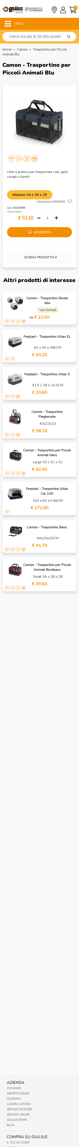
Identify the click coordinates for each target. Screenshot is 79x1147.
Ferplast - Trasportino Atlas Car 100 (47, 491)
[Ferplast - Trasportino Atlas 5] (15, 379)
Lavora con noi (19, 1104)
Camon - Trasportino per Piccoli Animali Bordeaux (47, 567)
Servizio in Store (19, 1109)
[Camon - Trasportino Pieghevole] (15, 417)
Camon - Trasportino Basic (47, 527)
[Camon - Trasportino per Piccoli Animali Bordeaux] (15, 570)
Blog (11, 1125)
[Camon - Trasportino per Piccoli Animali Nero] (15, 455)
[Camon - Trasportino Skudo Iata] (15, 303)
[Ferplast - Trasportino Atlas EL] (15, 342)
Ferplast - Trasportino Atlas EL (47, 336)
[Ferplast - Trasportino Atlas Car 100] (15, 494)
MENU (18, 23)
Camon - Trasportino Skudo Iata (47, 300)
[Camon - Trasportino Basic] (15, 532)
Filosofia (14, 1099)
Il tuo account (18, 1143)
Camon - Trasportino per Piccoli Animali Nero (47, 453)
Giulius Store (17, 1120)
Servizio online (18, 1115)
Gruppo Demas (18, 1094)
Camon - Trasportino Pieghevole (47, 414)
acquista (42, 232)
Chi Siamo (14, 1088)
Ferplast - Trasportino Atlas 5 (47, 374)
